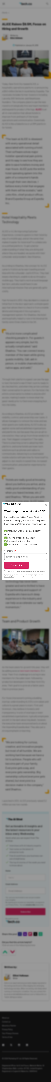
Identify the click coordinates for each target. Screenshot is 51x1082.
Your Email (10, 551)
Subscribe (16, 565)
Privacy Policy (9, 577)
